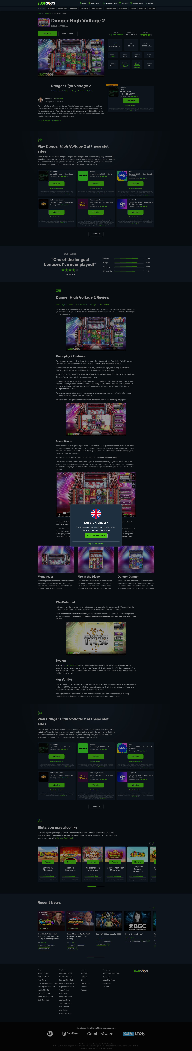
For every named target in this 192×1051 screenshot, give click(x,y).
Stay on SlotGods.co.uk (96, 543)
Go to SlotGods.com (95, 536)
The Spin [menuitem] (150, 3)
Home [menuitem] (84, 3)
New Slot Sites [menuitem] (138, 3)
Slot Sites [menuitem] (125, 3)
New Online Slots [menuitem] (111, 3)
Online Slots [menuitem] (95, 3)
